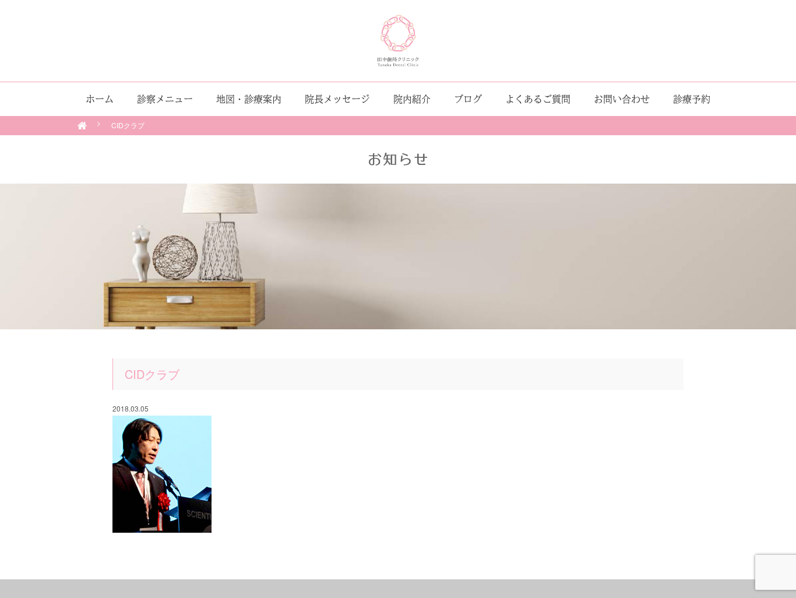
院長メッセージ (337, 99)
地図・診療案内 (248, 99)
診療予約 (691, 99)
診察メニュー (165, 99)
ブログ (468, 99)
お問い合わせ (622, 99)
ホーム (100, 99)
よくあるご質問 (537, 99)
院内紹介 (412, 99)
